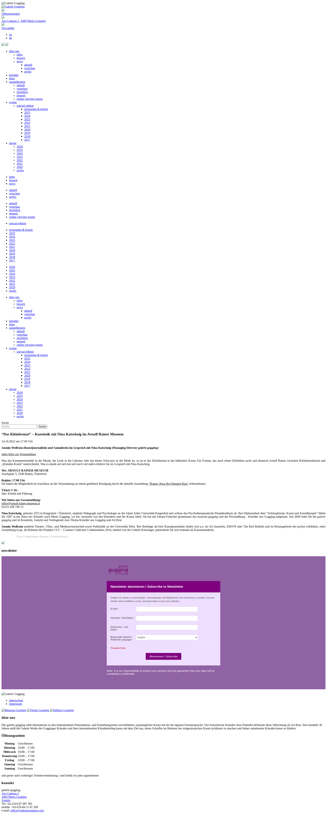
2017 (27, 139)
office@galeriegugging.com (27, 810)
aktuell (28, 64)
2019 (27, 133)
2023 (27, 119)
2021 (27, 126)
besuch (21, 58)
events (13, 102)
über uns (14, 51)
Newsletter (8, 28)
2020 (27, 129)
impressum (15, 703)
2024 (27, 115)
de (10, 38)
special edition (25, 105)
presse (12, 143)
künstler (14, 75)
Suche (5, 422)
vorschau (29, 68)
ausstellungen (17, 81)
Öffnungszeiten (11, 13)
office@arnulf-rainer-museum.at (21, 503)
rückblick (22, 92)
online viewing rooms (30, 98)
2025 (27, 112)
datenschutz (16, 700)
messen (21, 95)
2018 (27, 136)
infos (20, 54)
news (20, 61)
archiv (28, 71)
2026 (20, 146)
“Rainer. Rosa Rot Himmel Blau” (169, 483)
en (10, 34)
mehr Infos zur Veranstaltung (19, 454)
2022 (27, 122)
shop (12, 78)
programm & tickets (36, 109)
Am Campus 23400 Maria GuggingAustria (14, 797)
